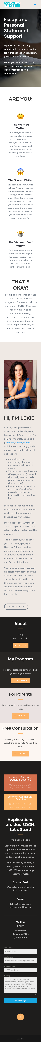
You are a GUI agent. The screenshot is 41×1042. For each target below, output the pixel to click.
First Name (8, 948)
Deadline (9, 442)
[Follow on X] (20, 1017)
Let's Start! (16, 606)
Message (7, 976)
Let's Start (20, 753)
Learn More (20, 716)
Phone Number (9, 966)
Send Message (20, 1000)
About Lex (20, 645)
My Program (20, 680)
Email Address (9, 957)
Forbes (18, 442)
